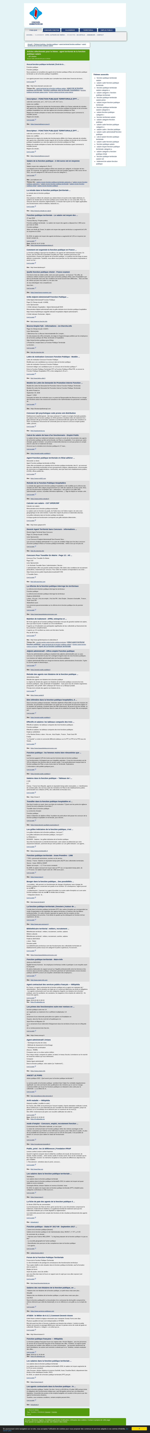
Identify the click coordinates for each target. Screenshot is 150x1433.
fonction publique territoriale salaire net (106, 158)
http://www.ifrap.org (37, 1169)
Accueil (29, 35)
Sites (47, 35)
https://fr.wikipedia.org (38, 1002)
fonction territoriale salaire (106, 117)
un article (81, 35)
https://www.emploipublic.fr (39, 851)
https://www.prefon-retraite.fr (40, 499)
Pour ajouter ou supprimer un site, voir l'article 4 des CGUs (46, 1422)
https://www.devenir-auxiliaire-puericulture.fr (45, 825)
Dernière (54, 1412)
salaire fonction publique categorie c (105, 113)
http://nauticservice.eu (38, 431)
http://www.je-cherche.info (39, 321)
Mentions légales (38, 1420)
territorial (88, 30)
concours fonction (51, 30)
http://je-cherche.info (37, 352)
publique (33, 30)
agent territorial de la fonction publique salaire (51, 88)
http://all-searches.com (38, 581)
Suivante (47, 1412)
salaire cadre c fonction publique (108, 129)
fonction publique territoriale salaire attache (61, 92)
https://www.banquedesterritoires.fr (42, 245)
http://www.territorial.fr (38, 902)
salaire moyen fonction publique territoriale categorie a (54, 182)
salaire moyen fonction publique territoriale (54, 184)
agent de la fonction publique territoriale (55, 646)
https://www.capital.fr (37, 695)
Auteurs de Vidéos (57, 35)
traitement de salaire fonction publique (107, 163)
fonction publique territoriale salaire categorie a (106, 89)
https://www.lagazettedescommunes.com (44, 614)
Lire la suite (30, 82)
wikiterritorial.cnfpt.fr (37, 1253)
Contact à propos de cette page (99, 1420)
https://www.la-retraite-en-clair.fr (41, 211)
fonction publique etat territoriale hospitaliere (61, 90)
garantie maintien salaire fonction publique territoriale (51, 642)
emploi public (107, 30)
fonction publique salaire (105, 144)
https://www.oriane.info (38, 1071)
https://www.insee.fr (37, 877)
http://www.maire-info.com (39, 980)
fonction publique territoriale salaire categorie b (106, 109)
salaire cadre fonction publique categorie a (107, 126)
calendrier (70, 30)
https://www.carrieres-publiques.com (42, 1311)
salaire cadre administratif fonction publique (108, 133)
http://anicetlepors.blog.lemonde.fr (42, 1096)
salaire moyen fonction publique (47, 186)
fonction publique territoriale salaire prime (106, 99)
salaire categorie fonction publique (105, 121)
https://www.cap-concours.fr (40, 924)
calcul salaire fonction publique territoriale (107, 138)
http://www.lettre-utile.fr (38, 378)
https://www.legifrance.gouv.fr (40, 124)
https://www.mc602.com (38, 478)
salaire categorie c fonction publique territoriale (106, 94)
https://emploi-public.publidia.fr (40, 453)
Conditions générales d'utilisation (57, 1420)
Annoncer (91, 35)
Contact (100, 35)
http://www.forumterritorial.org (40, 1283)
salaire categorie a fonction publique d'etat (106, 153)
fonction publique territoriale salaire (106, 79)
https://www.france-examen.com (41, 292)
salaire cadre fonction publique (108, 142)
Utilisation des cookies (78, 1420)
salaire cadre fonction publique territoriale (107, 84)
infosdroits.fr (35, 1222)
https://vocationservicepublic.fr (40, 1144)
